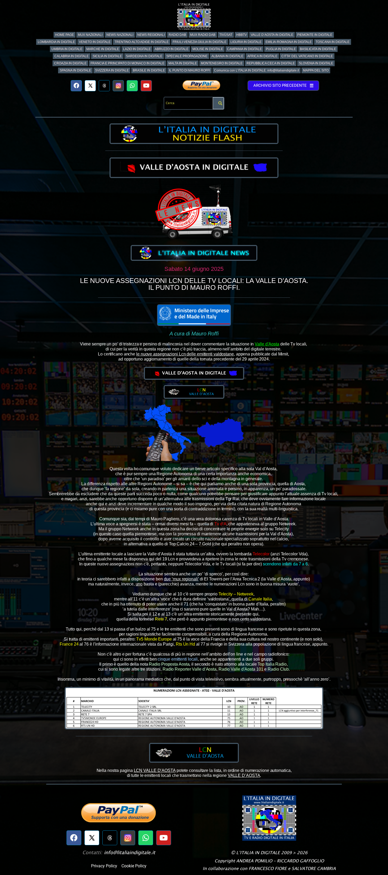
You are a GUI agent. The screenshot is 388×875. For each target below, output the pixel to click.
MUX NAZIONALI (90, 35)
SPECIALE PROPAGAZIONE (186, 56)
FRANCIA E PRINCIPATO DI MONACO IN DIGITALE (127, 63)
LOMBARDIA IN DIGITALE (56, 42)
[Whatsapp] (132, 85)
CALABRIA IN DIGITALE (71, 56)
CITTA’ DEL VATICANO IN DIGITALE (307, 56)
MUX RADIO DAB (202, 35)
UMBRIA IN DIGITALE (66, 49)
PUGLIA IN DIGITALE (281, 49)
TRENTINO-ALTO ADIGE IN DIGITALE (142, 42)
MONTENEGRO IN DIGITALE (222, 63)
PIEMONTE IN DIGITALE (314, 35)
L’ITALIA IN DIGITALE (258, 852)
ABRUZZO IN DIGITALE (171, 49)
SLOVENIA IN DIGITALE (316, 63)
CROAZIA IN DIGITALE (70, 63)
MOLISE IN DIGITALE (207, 49)
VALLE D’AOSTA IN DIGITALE (272, 35)
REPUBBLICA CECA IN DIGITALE (271, 63)
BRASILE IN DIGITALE (149, 70)
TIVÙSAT (225, 35)
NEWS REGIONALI (151, 35)
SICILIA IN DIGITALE (107, 56)
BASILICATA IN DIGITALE (318, 49)
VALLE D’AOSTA (244, 775)
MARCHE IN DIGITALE (102, 49)
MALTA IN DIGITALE (182, 63)
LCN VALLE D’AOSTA (155, 770)
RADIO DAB (177, 35)
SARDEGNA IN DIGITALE (144, 56)
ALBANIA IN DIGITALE (227, 56)
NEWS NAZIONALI (119, 35)
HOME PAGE (64, 35)
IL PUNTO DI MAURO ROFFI (189, 70)
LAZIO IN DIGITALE (137, 49)
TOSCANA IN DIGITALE (332, 42)
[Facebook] (76, 85)
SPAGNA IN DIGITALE (75, 70)
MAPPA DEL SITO (316, 70)
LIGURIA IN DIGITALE (246, 42)
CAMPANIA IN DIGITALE (244, 49)
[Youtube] (146, 85)
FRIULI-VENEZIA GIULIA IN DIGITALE (199, 42)
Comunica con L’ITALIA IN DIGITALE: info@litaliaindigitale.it (256, 70)
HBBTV (241, 35)
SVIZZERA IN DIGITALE (112, 70)
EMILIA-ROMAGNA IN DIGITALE (289, 42)
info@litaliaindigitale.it (129, 852)
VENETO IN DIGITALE (95, 42)
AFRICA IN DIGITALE (262, 56)
